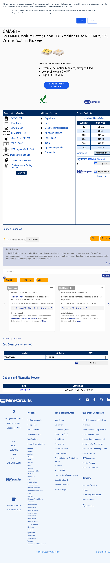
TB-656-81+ (24, 389)
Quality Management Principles (94, 420)
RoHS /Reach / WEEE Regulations (94, 448)
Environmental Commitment (92, 444)
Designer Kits (32, 425)
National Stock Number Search (66, 475)
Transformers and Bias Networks (37, 544)
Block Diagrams (61, 453)
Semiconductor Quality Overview (94, 429)
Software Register (61, 489)
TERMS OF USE (41, 552)
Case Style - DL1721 (20, 138)
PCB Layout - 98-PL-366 (22, 149)
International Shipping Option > (93, 118)
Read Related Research (56, 85)
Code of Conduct (88, 453)
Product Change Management (93, 439)
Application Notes (61, 448)
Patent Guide (60, 470)
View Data (16, 123)
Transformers (31, 541)
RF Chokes (31, 527)
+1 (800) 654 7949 (14, 428)
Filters (29, 479)
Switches (30, 530)
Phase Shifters (32, 507)
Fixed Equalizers (32, 482)
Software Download (62, 485)
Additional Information (49, 113)
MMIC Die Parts (33, 429)
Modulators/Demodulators (35, 499)
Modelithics (59, 439)
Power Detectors (32, 513)
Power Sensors (32, 516)
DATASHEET (16, 118)
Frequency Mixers (33, 485)
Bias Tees (30, 462)
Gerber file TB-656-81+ (21, 160)
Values (85, 490)
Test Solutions (33, 439)
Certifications (87, 425)
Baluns (29, 460)
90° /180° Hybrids (33, 524)
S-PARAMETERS (18, 133)
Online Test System (62, 429)
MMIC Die (30, 496)
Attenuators (31, 457)
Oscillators (31, 502)
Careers (88, 505)
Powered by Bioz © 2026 (12, 339)
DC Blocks (31, 474)
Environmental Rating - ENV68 (22, 166)
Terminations (31, 535)
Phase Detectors (32, 505)
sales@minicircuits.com (14, 418)
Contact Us (50, 152)
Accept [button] (81, 21)
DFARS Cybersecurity (90, 468)
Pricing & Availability (84, 113)
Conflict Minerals (88, 463)
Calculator (59, 425)
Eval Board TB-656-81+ (20, 154)
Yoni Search (59, 420)
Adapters (30, 451)
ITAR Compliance (88, 458)
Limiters (30, 493)
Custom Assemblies (35, 420)
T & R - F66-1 (17, 143)
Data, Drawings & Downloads (14, 113)
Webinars (58, 466)
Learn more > (102, 176)
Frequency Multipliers (34, 488)
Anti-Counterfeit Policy (90, 434)
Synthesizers (31, 533)
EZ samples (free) (61, 434)
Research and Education (36, 444)
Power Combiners (33, 510)
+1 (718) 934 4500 (14, 423)
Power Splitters (32, 519)
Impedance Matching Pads (35, 490)
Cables (29, 465)
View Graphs (17, 128)
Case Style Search (61, 480)
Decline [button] (92, 21)
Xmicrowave (59, 444)
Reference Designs (34, 434)
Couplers (30, 468)
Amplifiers (30, 454)
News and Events (88, 499)
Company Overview (89, 485)
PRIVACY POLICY (54, 552)
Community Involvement (91, 495)
